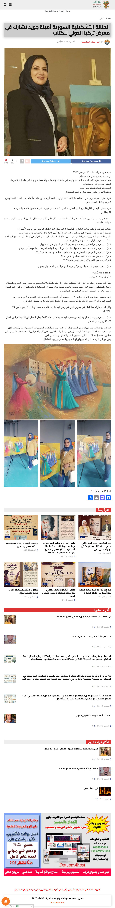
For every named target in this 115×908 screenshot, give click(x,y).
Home (108, 18)
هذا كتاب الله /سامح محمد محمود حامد (91, 636)
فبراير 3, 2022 (105, 799)
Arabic (13, 906)
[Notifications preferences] (5, 901)
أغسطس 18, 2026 (104, 553)
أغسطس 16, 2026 (67, 556)
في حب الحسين (91, 788)
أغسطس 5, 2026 (68, 600)
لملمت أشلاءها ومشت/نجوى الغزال (93, 715)
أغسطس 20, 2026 (103, 627)
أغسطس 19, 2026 (103, 647)
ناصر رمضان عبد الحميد (91, 41)
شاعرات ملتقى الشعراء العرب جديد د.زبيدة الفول (23, 591)
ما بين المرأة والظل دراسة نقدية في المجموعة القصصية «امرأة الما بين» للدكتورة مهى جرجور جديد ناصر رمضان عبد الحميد (59, 548)
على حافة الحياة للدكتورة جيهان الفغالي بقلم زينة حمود (84, 617)
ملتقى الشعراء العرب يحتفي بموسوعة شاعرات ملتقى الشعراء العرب (58, 593)
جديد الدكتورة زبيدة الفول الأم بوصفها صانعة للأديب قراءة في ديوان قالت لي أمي (97, 546)
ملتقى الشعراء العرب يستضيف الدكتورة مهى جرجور (22, 544)
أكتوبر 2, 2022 (69, 41)
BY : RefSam (57, 902)
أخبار (102, 18)
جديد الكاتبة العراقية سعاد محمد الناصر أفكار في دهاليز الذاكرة (96, 591)
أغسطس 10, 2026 (104, 597)
